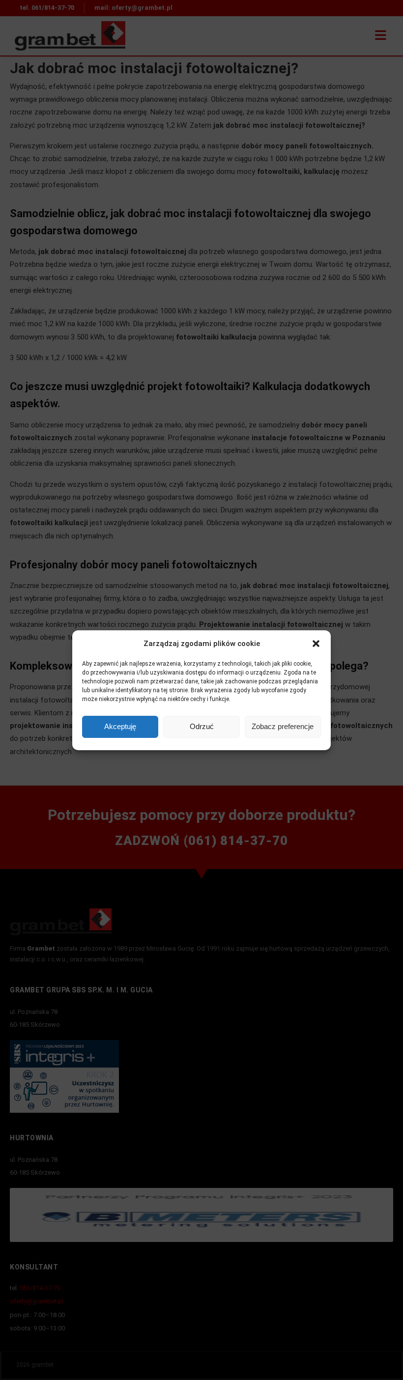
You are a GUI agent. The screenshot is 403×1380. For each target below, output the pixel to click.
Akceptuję (120, 726)
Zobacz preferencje (283, 726)
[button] (316, 643)
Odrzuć (202, 726)
